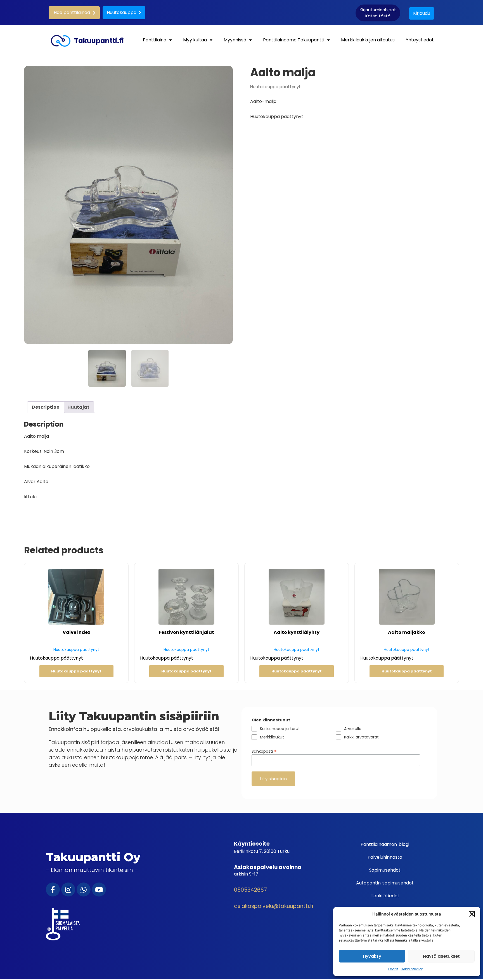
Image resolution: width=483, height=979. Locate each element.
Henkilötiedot (412, 969)
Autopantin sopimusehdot (385, 883)
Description (46, 407)
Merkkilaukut (272, 737)
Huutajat (78, 407)
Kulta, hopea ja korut (280, 729)
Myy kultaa (195, 40)
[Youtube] (99, 889)
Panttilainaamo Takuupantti (293, 40)
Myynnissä (235, 40)
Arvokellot (353, 729)
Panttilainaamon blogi (385, 844)
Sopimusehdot (385, 870)
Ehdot (393, 969)
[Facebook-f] (53, 889)
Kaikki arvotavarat (361, 737)
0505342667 (250, 890)
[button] (472, 914)
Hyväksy (372, 956)
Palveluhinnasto (385, 857)
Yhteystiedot (420, 40)
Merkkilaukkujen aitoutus (368, 40)
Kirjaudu (421, 13)
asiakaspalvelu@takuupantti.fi (273, 906)
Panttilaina (154, 40)
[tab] (45, 407)
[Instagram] (68, 889)
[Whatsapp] (84, 889)
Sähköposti (264, 751)
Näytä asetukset (441, 956)
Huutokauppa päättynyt (76, 671)
